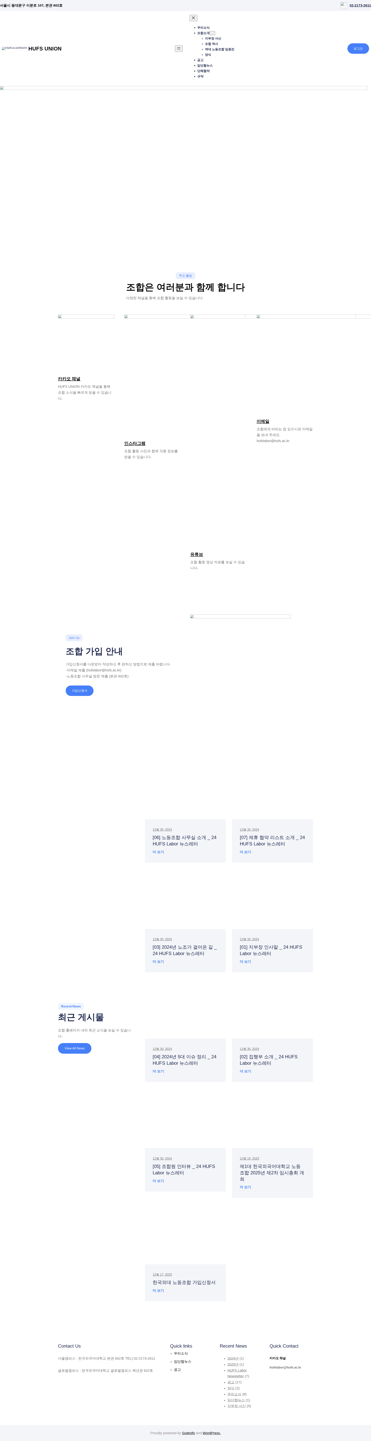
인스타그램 (135, 443)
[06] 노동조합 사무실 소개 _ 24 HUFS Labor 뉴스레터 (184, 840)
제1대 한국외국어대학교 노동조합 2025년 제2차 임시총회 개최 (272, 1172)
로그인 (358, 48)
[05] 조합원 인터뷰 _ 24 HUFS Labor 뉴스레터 (184, 1169)
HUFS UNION (45, 49)
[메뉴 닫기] (193, 18)
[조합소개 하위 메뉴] (212, 33)
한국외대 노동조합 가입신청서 (184, 1282)
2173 (358, 5)
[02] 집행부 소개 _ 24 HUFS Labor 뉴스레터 (269, 1060)
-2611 (366, 5)
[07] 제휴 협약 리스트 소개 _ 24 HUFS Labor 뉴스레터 (272, 840)
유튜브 (196, 554)
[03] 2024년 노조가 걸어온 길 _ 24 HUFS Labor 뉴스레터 (185, 950)
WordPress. (212, 1433)
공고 (230, 1382)
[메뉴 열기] (179, 48)
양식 (230, 1388)
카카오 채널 (69, 378)
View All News (75, 1048)
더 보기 (158, 852)
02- (352, 5)
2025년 (233, 1364)
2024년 (233, 1358)
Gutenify (188, 1433)
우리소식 (234, 1394)
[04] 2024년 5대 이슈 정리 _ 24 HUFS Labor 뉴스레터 (184, 1060)
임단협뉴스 (236, 1400)
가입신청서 (79, 690)
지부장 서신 (236, 1406)
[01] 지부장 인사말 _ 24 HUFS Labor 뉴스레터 (271, 950)
